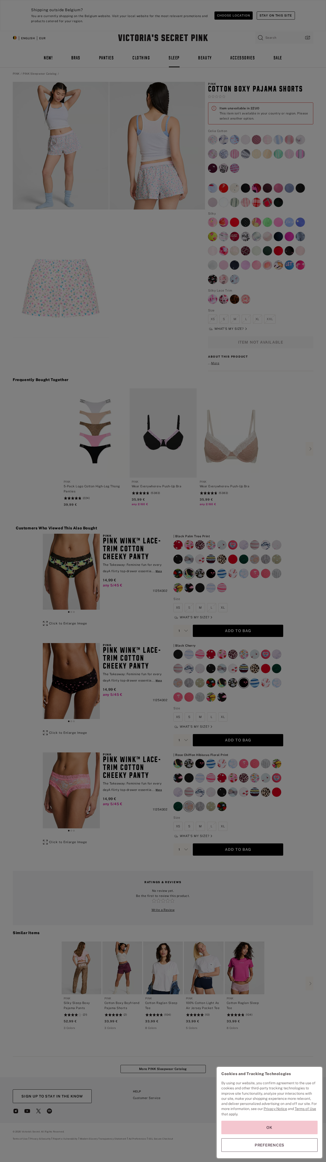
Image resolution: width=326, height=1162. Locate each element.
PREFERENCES (269, 1145)
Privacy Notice (275, 1109)
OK (269, 1127)
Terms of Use (305, 1109)
